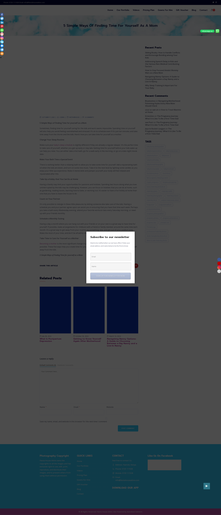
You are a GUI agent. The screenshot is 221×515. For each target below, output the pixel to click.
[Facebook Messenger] (2, 45)
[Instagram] (2, 38)
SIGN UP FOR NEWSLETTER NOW (110, 276)
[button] (207, 486)
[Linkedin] (2, 22)
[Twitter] (2, 18)
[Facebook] (2, 14)
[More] (2, 53)
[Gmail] (2, 34)
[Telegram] (2, 49)
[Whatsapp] (2, 30)
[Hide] (1, 57)
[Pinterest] (2, 26)
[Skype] (2, 42)
